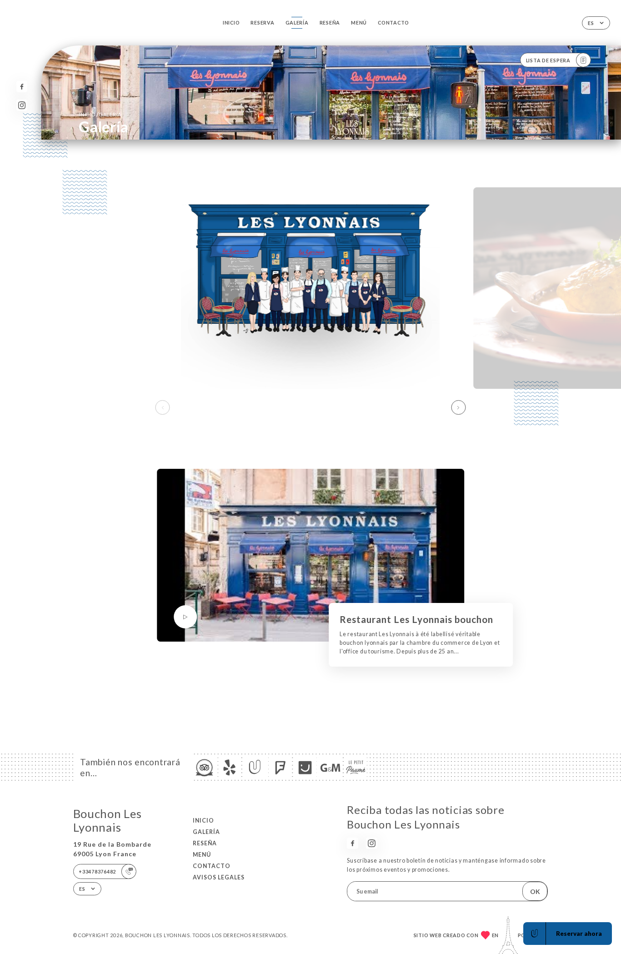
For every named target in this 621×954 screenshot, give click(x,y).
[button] (458, 407)
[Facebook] (22, 86)
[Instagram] (22, 105)
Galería (297, 22)
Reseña (330, 22)
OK (535, 891)
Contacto (393, 22)
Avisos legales (219, 877)
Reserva (262, 22)
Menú (359, 22)
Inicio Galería (100, 114)
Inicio (231, 22)
